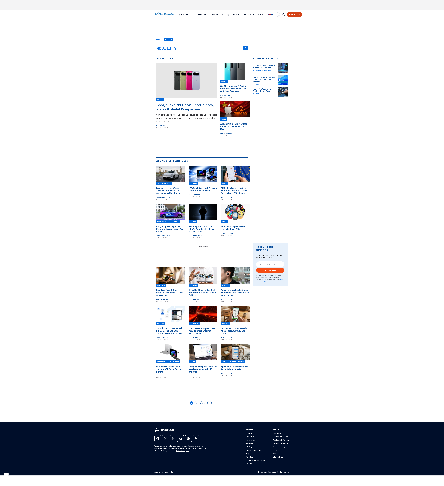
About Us (249, 433)
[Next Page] (214, 403)
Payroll (214, 14)
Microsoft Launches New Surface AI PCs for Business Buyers (169, 369)
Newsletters (250, 440)
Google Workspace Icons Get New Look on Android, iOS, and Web (203, 369)
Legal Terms (158, 472)
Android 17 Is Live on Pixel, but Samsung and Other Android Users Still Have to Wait (169, 331)
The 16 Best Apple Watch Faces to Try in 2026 (233, 227)
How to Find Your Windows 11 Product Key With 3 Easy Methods (264, 79)
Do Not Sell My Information (255, 460)
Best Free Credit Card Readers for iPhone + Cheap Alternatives (169, 292)
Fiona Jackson (227, 233)
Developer (203, 14)
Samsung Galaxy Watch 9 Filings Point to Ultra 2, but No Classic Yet (202, 229)
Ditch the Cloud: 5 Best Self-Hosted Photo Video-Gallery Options (202, 292)
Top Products (183, 14)
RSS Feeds (249, 443)
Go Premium (294, 14)
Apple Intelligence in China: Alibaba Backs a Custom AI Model (233, 126)
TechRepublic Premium (281, 443)
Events (236, 14)
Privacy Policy (263, 282)
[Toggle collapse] (6, 474)
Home (158, 40)
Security (225, 14)
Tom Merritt (194, 299)
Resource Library (279, 447)
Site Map (249, 447)
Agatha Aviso (162, 299)
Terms (281, 280)
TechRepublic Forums (280, 437)
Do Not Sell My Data (182, 451)
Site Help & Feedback (253, 450)
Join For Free (270, 270)
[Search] (283, 14)
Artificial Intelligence (262, 70)
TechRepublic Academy (281, 440)
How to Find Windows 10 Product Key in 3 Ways (262, 90)
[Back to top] (439, 479)
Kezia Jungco (226, 133)
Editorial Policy (278, 457)
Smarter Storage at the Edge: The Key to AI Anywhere (264, 66)
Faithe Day (193, 337)
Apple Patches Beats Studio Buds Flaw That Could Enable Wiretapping (235, 292)
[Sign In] (278, 14)
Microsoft (256, 84)
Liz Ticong (161, 125)
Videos (275, 454)
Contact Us (250, 437)
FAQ (247, 454)
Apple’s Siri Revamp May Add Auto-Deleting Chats (235, 368)
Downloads (277, 433)
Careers (249, 464)
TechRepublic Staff (164, 197)
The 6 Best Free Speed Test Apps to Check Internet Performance (202, 331)
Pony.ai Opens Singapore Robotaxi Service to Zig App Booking (169, 229)
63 (209, 403)
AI (194, 14)
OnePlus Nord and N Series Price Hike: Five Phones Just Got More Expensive (233, 89)
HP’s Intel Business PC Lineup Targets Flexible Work (203, 189)
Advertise (249, 457)
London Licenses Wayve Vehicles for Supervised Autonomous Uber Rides (168, 191)
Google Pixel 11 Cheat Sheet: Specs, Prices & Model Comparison (185, 107)
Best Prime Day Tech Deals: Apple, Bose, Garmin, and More (234, 331)
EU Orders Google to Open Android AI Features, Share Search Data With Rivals (234, 191)
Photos (275, 450)
